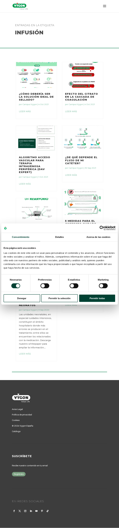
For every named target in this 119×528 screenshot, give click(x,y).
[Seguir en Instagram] (25, 511)
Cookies (16, 420)
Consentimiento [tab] (20, 237)
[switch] (44, 285)
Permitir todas (97, 298)
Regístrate (19, 474)
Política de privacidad (22, 414)
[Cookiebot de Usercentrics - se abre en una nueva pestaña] (101, 228)
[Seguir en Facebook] (14, 511)
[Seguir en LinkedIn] (31, 511)
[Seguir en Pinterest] (42, 511)
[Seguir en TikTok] (47, 511)
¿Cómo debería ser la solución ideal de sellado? (36, 96)
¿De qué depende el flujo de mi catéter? (81, 160)
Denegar (21, 298)
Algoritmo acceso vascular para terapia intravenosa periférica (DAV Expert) (34, 165)
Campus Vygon (29, 104)
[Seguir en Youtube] (36, 511)
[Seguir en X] (20, 511)
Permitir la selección (59, 298)
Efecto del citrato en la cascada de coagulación (81, 96)
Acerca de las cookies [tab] (98, 237)
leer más (25, 111)
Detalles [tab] (59, 237)
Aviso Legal (17, 409)
